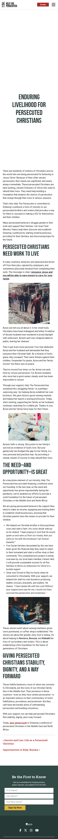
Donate (43, 5)
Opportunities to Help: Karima (21, 749)
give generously (18, 723)
